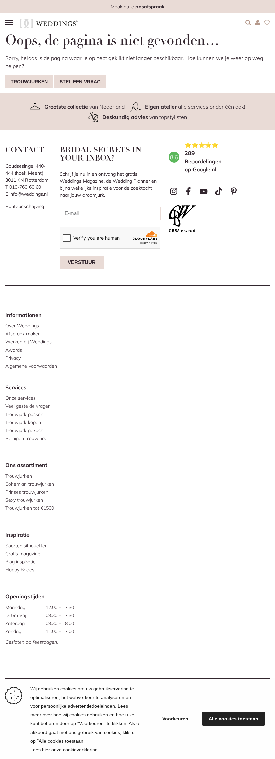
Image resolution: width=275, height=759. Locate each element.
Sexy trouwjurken (24, 500)
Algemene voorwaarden (31, 366)
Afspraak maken (23, 334)
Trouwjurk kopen (23, 422)
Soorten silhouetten (26, 546)
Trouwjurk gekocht (25, 430)
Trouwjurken (29, 81)
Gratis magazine (22, 554)
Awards (13, 350)
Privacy (13, 358)
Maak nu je (138, 6)
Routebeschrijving (24, 206)
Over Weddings (22, 326)
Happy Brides (19, 570)
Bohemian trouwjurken (29, 484)
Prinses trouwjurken (26, 492)
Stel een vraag (80, 81)
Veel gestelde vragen (28, 406)
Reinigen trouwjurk (25, 438)
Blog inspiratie (20, 562)
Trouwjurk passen (24, 414)
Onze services (20, 398)
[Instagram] (173, 191)
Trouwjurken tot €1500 (29, 508)
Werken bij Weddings (28, 342)
